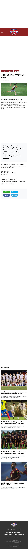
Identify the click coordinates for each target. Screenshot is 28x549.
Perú (3, 183)
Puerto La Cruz (10, 183)
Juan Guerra (22, 181)
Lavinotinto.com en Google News (13, 532)
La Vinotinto (10, 71)
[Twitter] (8, 529)
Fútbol (3, 71)
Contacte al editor (8, 534)
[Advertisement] (14, 14)
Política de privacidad (19, 534)
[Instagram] (14, 529)
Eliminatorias (13, 179)
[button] (2, 32)
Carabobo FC (5, 179)
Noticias (17, 71)
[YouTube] (17, 529)
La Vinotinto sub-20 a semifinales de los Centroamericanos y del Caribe (13, 452)
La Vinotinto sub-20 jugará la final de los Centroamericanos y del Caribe (13, 422)
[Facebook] (11, 529)
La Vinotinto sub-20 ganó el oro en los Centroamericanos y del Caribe (14, 392)
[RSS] (20, 529)
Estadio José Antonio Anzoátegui (9, 181)
